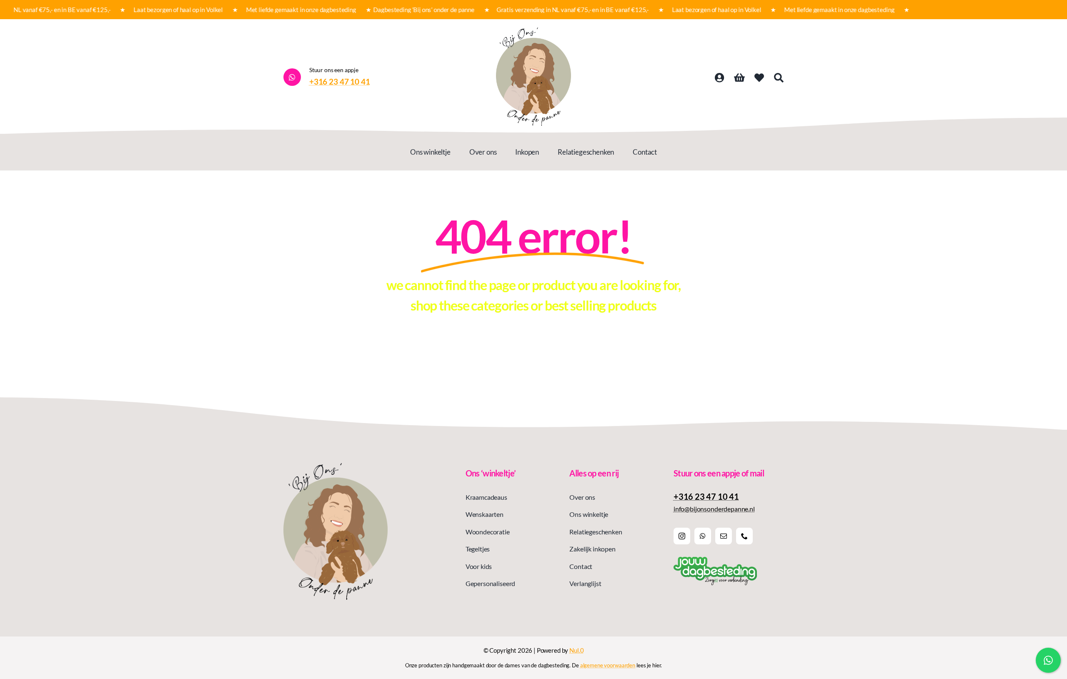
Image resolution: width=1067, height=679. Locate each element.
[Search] (779, 78)
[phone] (744, 536)
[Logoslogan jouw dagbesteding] (715, 560)
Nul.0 (576, 650)
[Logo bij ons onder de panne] (533, 31)
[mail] (723, 536)
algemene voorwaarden (607, 665)
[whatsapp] (702, 536)
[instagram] (682, 536)
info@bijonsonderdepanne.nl (714, 509)
